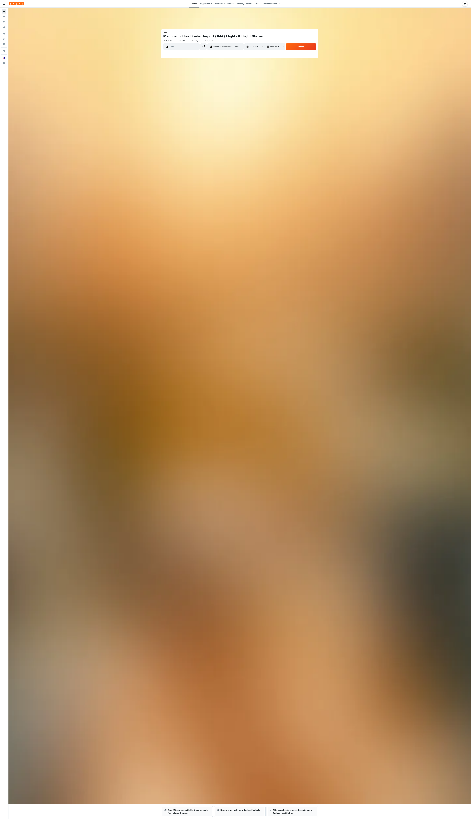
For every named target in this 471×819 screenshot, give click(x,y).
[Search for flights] (4, 11)
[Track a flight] (4, 38)
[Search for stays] (4, 16)
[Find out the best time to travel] (4, 44)
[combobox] (168, 41)
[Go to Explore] (4, 33)
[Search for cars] (4, 21)
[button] (4, 4)
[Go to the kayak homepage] (16, 3)
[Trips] (4, 51)
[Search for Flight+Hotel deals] (4, 26)
